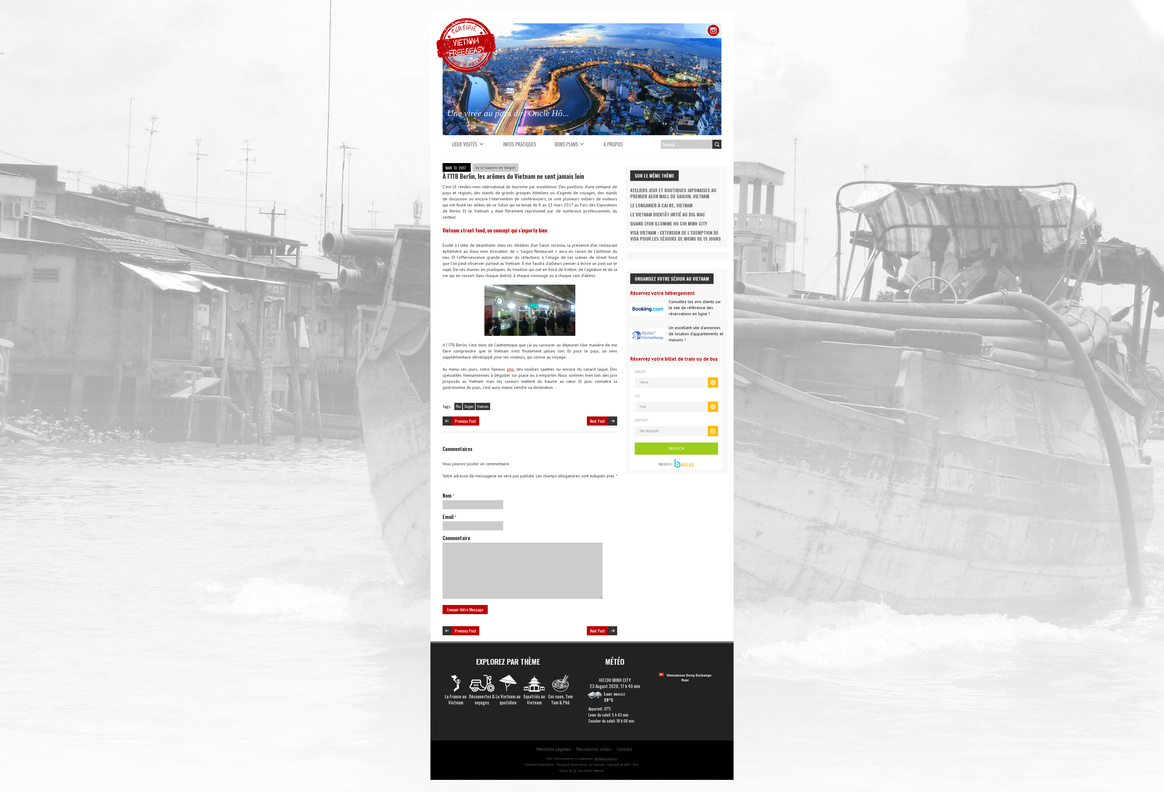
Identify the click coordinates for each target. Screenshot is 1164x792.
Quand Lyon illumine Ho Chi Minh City (668, 223)
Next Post (597, 421)
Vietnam (483, 406)
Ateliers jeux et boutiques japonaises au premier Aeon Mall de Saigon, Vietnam (673, 193)
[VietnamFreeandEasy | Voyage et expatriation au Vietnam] (466, 21)
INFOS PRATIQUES (519, 144)
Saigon (468, 406)
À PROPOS (613, 144)
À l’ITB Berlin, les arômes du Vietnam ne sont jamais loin (513, 176)
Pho (458, 406)
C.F (575, 771)
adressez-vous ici (605, 758)
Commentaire (456, 538)
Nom (448, 495)
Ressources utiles (594, 749)
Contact (624, 749)
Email (449, 516)
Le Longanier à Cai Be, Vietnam (661, 205)
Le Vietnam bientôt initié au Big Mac (667, 214)
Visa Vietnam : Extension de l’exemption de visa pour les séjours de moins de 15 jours (675, 235)
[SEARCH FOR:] (689, 144)
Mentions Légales (554, 749)
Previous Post (465, 421)
